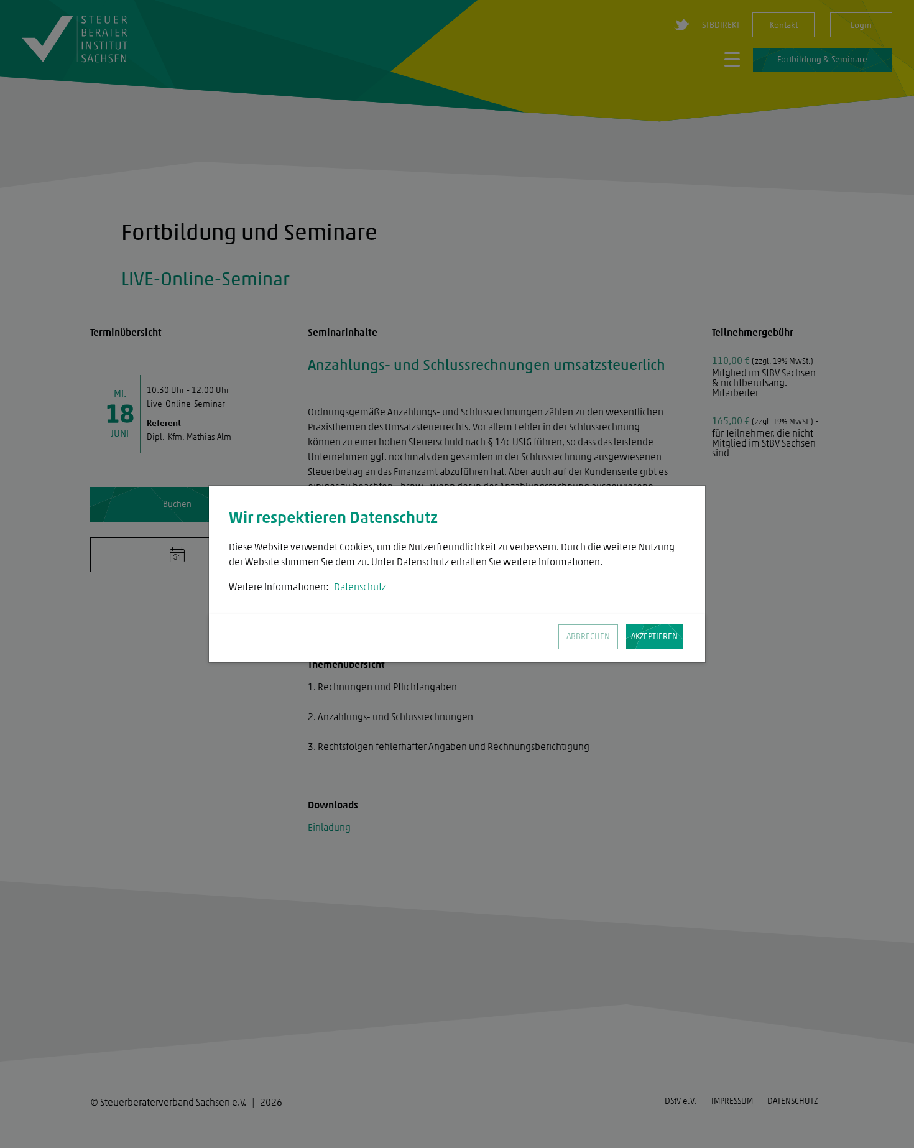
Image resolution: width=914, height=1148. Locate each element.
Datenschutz (360, 587)
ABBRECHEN (588, 636)
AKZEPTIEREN (654, 636)
